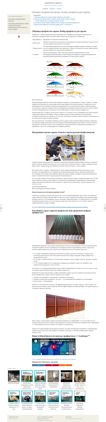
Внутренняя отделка (50, 359)
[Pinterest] (52, 365)
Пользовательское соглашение (47, 416)
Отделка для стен (57, 359)
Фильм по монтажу (72, 359)
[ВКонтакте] (38, 365)
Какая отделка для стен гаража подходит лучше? (50, 21)
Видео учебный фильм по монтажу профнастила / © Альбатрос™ (53, 24)
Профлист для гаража (40, 359)
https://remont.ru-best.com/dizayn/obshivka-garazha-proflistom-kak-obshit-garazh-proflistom (63, 207)
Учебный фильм (64, 359)
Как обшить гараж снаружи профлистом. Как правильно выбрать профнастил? (57, 23)
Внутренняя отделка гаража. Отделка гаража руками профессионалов (55, 19)
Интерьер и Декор (53, 3)
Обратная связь (68, 416)
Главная (45, 8)
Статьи (59, 8)
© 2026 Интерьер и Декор (13, 416)
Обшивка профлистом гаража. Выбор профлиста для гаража (52, 17)
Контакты (39, 416)
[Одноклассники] (65, 365)
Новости (52, 8)
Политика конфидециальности (43, 418)
